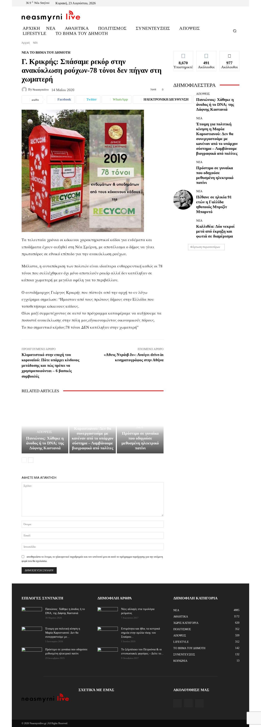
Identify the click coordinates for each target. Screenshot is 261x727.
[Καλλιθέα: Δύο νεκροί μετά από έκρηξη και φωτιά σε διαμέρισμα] (183, 229)
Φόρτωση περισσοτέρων (205, 247)
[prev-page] (24, 460)
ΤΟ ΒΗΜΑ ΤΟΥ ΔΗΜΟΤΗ (50, 52)
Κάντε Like (183, 54)
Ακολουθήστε (206, 54)
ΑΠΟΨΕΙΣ (44, 432)
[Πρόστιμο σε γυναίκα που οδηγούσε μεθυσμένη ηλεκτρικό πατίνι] (183, 170)
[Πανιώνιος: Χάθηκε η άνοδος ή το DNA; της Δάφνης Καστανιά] (45, 425)
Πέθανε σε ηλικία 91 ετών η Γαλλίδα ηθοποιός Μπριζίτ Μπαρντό (214, 204)
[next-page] (30, 460)
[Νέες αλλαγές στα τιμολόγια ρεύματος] (107, 614)
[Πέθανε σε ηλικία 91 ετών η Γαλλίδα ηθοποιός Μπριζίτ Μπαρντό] (183, 200)
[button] (234, 30)
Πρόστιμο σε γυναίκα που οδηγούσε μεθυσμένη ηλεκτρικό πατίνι (140, 440)
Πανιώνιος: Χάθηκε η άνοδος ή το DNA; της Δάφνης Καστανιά (45, 443)
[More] (197, 99)
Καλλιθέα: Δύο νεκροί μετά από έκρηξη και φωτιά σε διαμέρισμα (215, 231)
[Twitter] (236, 3)
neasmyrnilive (41, 89)
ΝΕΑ (35, 42)
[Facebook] (227, 3)
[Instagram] (232, 3)
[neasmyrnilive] (25, 89)
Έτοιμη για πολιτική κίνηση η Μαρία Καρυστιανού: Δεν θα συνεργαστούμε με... (62, 632)
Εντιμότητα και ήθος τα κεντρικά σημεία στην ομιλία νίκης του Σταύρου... (140, 632)
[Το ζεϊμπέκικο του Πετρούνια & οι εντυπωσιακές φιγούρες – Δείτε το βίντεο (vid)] (107, 652)
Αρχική (26, 42)
